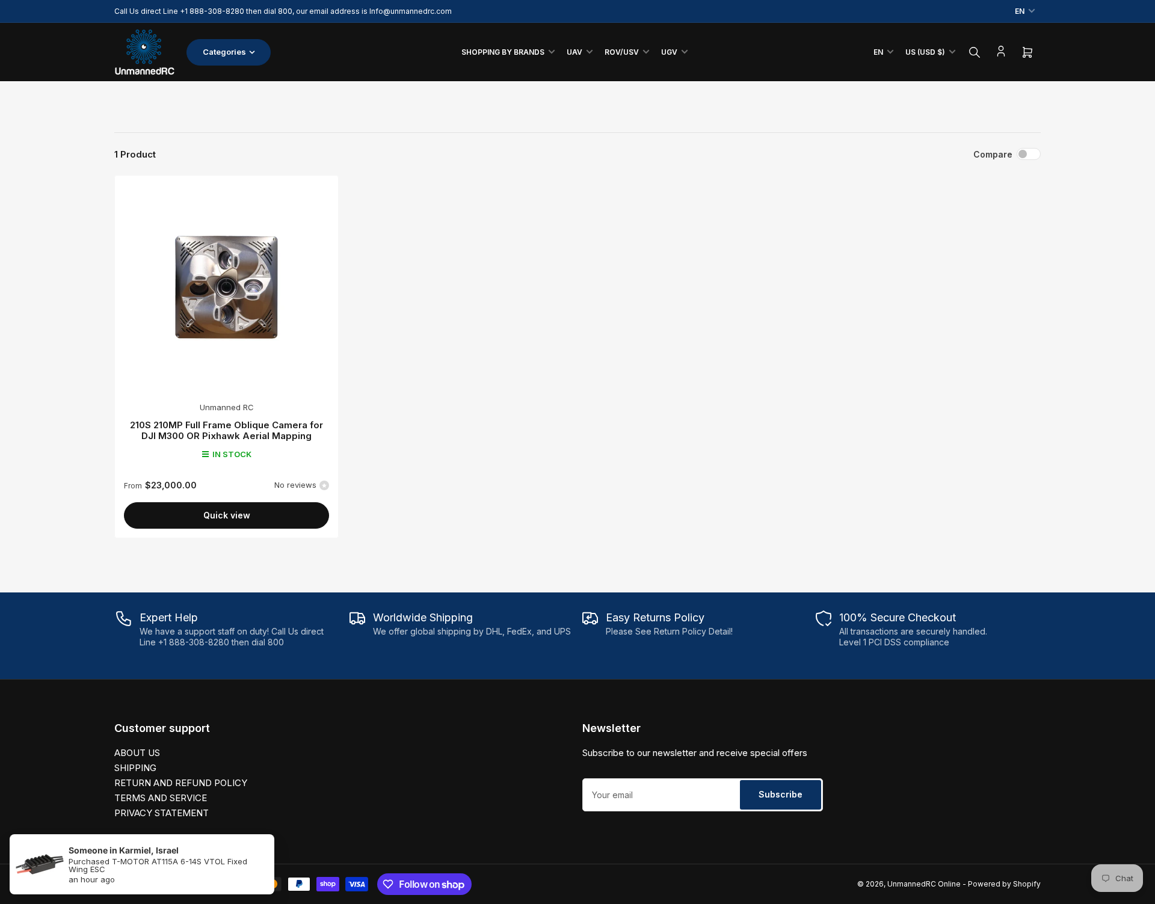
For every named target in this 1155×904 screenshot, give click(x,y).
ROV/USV (622, 52)
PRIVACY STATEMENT (161, 813)
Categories (224, 52)
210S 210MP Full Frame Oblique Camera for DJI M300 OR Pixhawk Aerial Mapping (226, 430)
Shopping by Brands (502, 52)
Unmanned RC (227, 407)
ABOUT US (137, 752)
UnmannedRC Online (924, 883)
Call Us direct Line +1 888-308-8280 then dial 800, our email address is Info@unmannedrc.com (283, 11)
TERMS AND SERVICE (160, 798)
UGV (669, 52)
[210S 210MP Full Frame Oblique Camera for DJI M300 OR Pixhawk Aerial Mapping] (226, 287)
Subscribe (780, 794)
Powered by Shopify (1004, 883)
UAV (574, 52)
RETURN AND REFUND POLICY (180, 783)
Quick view (226, 515)
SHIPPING (135, 767)
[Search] (974, 52)
